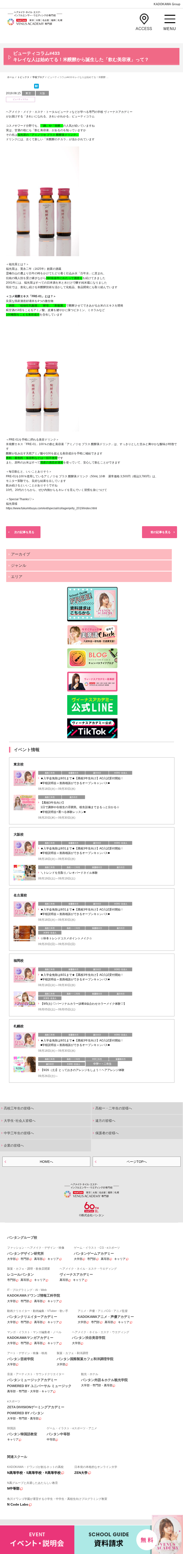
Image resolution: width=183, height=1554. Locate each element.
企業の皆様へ (14, 1145)
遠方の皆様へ (105, 1121)
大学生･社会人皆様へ (20, 1121)
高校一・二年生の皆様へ (113, 1108)
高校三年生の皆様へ (19, 1108)
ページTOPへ (137, 1162)
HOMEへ (46, 1162)
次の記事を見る (24, 532)
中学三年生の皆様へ (19, 1133)
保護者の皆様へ (107, 1133)
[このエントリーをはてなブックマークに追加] (36, 87)
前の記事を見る (161, 532)
